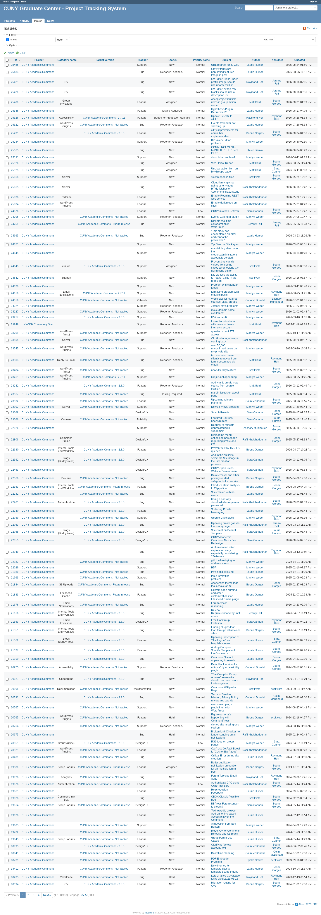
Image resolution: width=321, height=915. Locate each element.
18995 (15, 846)
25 (82, 895)
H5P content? (219, 317)
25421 (15, 82)
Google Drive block (222, 517)
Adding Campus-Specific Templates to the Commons (223, 650)
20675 (15, 734)
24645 (15, 253)
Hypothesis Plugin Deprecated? (222, 111)
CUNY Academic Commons (38, 64)
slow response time (222, 177)
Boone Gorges (276, 102)
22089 (15, 517)
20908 (15, 689)
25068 (15, 177)
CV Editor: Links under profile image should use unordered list (224, 82)
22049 (15, 551)
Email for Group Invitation (220, 622)
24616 (15, 293)
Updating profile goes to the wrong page (225, 525)
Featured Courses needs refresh (222, 419)
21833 (15, 594)
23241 (15, 385)
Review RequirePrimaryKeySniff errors (225, 613)
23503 (15, 360)
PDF (315, 904)
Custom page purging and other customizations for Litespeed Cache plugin (225, 595)
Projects (14, 1)
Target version (105, 60)
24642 (15, 277)
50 (86, 895)
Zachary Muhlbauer (276, 300)
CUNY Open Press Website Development (224, 470)
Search (239, 7)
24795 (15, 216)
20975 (15, 667)
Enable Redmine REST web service (225, 197)
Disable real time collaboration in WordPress (221, 224)
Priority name (201, 60)
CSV (308, 904)
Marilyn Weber (255, 141)
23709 (15, 333)
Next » (47, 895)
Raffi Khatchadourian (255, 187)
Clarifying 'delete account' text (221, 846)
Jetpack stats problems (224, 305)
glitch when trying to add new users (223, 562)
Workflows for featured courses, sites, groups (224, 300)
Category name (67, 60)
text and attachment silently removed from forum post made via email (223, 360)
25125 (15, 170)
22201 (15, 502)
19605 (15, 825)
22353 (15, 486)
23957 (15, 317)
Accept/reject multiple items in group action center (223, 102)
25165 (15, 150)
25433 (15, 72)
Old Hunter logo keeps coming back (224, 340)
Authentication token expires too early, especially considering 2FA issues (224, 552)
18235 (15, 877)
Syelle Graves (255, 860)
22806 (15, 439)
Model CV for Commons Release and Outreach (225, 832)
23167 (15, 394)
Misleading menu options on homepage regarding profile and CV (224, 439)
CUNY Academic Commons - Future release (104, 224)
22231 (15, 493)
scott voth (255, 177)
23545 (15, 348)
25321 (15, 124)
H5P (213, 567)
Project (39, 60)
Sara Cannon (276, 170)
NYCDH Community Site (38, 324)
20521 (15, 750)
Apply (11, 52)
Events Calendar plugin (225, 216)
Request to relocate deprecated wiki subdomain (222, 428)
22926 (15, 428)
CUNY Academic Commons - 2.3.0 (104, 884)
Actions (316, 65)
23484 (15, 370)
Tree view (312, 28)
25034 (15, 204)
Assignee (277, 60)
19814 (15, 805)
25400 (15, 102)
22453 (15, 469)
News (50, 20)
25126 (15, 163)
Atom (301, 904)
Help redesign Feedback (219, 791)
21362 (15, 640)
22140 (15, 510)
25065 (15, 187)
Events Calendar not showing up (223, 125)
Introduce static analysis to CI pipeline (225, 487)
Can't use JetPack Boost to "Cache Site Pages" (225, 750)
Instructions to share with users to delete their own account (223, 324)
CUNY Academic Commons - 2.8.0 (104, 133)
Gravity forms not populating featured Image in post (222, 72)
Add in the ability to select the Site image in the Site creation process (225, 460)
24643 (15, 266)
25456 (15, 64)
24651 (15, 244)
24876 (15, 211)
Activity (24, 20)
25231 (15, 133)
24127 (15, 311)
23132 (15, 401)
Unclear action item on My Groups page (224, 170)
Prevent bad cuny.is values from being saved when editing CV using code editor (225, 266)
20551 (15, 743)
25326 (15, 117)
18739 (15, 860)
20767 (15, 707)
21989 (15, 571)
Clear (23, 52)
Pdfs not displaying (222, 571)
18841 (15, 853)
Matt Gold (255, 102)
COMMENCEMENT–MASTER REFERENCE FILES (225, 150)
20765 (15, 717)
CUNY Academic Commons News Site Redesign (223, 540)
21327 (15, 650)
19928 (15, 777)
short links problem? (223, 157)
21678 (15, 604)
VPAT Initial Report (222, 163)
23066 (15, 419)
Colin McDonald (255, 300)
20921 (15, 678)
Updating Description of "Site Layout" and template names (225, 640)
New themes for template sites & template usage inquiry (224, 868)
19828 (15, 798)
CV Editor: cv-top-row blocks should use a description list (223, 92)
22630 (15, 449)
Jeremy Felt (276, 82)
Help (23, 1)
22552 (15, 459)
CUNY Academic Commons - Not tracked (104, 124)
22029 (15, 567)
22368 (15, 478)
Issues (38, 20)
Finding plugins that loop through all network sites (225, 630)
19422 (15, 832)
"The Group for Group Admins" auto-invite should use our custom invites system (224, 679)
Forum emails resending (219, 605)
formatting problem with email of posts (225, 293)
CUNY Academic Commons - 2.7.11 (104, 117)
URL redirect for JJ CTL (225, 64)
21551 (15, 630)
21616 (15, 613)
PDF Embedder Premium (220, 860)
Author (256, 60)
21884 (15, 584)
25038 (15, 197)
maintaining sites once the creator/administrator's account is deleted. (224, 253)
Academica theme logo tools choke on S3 (224, 585)
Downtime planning (222, 853)
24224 (15, 305)
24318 (15, 300)
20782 (15, 697)
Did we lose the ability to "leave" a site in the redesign (224, 277)
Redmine (149, 912)
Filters (12, 34)
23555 (15, 340)
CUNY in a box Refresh (225, 211)
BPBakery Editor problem (221, 142)
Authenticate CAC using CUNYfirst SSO (225, 784)
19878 (15, 784)
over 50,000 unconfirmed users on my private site (224, 348)
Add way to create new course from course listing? (224, 385)
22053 (15, 540)
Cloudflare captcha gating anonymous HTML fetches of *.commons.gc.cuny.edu (225, 187)
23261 (15, 377)
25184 (15, 141)
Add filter (268, 39)
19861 (15, 791)
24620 (15, 286)
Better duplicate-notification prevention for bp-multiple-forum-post (224, 767)
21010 (15, 658)
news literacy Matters (223, 370)
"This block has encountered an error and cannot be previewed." (223, 236)
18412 (15, 868)
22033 (15, 561)
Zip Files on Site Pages (224, 244)
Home (6, 1)
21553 (15, 621)
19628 (15, 815)
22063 (15, 524)
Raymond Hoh (255, 82)
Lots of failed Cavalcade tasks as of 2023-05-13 (225, 877)
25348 (15, 110)
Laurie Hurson (255, 64)
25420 (15, 92)
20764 (15, 726)
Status (13, 39)
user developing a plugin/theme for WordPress (222, 707)
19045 (15, 839)
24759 (15, 224)
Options (13, 45)
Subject (226, 60)
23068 (15, 412)
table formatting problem (220, 578)
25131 (15, 157)
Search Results (220, 412)
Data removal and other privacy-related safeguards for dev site (225, 478)
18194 (15, 884)
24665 (15, 235)
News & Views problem (225, 406)
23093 (15, 406)
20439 (15, 757)
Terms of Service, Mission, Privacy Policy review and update (224, 697)
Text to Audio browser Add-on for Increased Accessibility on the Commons (223, 815)
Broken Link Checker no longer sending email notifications (225, 734)
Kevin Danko (255, 150)
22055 (15, 531)
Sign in (313, 1)
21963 (15, 577)
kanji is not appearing (224, 377)
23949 (15, 324)
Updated (299, 60)
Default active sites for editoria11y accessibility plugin (225, 667)
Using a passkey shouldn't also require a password (225, 502)
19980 (15, 767)
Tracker (143, 60)
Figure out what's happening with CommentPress (221, 717)
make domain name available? (223, 312)
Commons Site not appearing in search (223, 659)
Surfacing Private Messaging (221, 511)
